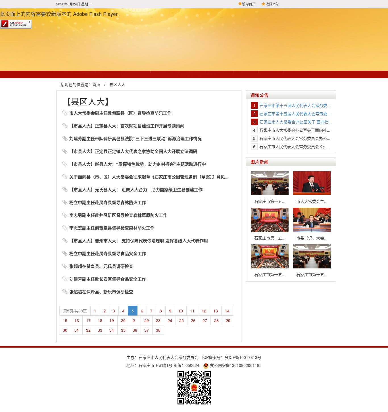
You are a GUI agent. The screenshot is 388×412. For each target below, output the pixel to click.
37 (146, 330)
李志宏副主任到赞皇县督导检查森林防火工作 (112, 228)
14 (227, 311)
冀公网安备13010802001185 (235, 365)
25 (181, 320)
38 (158, 330)
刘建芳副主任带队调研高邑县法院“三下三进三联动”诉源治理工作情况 (135, 138)
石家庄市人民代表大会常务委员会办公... (294, 138)
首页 (96, 84)
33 (100, 330)
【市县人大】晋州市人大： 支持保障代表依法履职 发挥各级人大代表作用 (138, 240)
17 (88, 320)
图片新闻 (260, 162)
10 (180, 311)
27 (205, 320)
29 (228, 320)
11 (192, 311)
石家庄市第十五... (269, 201)
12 (204, 311)
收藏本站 (272, 3)
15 (65, 320)
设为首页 (249, 3)
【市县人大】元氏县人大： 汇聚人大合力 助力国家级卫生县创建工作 (136, 189)
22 (146, 320)
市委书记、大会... (311, 238)
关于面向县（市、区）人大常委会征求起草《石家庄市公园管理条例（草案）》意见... (148, 177)
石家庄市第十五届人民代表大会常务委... (295, 105)
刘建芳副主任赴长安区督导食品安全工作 (107, 279)
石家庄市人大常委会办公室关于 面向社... (296, 122)
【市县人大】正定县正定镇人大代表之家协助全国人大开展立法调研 (133, 151)
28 (216, 320)
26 (193, 320)
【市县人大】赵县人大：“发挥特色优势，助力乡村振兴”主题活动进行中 (137, 164)
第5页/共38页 (75, 311)
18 (100, 320)
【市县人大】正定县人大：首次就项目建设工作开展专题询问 (126, 126)
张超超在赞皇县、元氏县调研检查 (101, 266)
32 (88, 330)
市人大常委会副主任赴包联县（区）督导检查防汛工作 (120, 113)
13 (215, 311)
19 (111, 320)
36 (135, 330)
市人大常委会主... (311, 201)
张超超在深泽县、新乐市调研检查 (101, 292)
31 (76, 330)
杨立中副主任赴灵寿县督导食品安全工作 (107, 253)
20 (123, 320)
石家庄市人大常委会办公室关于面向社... (294, 130)
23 (158, 320)
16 (76, 320)
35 (123, 330)
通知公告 (260, 95)
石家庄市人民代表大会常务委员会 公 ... (294, 146)
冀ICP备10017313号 (243, 357)
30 (65, 330)
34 (111, 330)
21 (135, 320)
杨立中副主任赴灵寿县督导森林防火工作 (107, 202)
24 (170, 320)
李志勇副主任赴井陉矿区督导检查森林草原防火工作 (118, 215)
